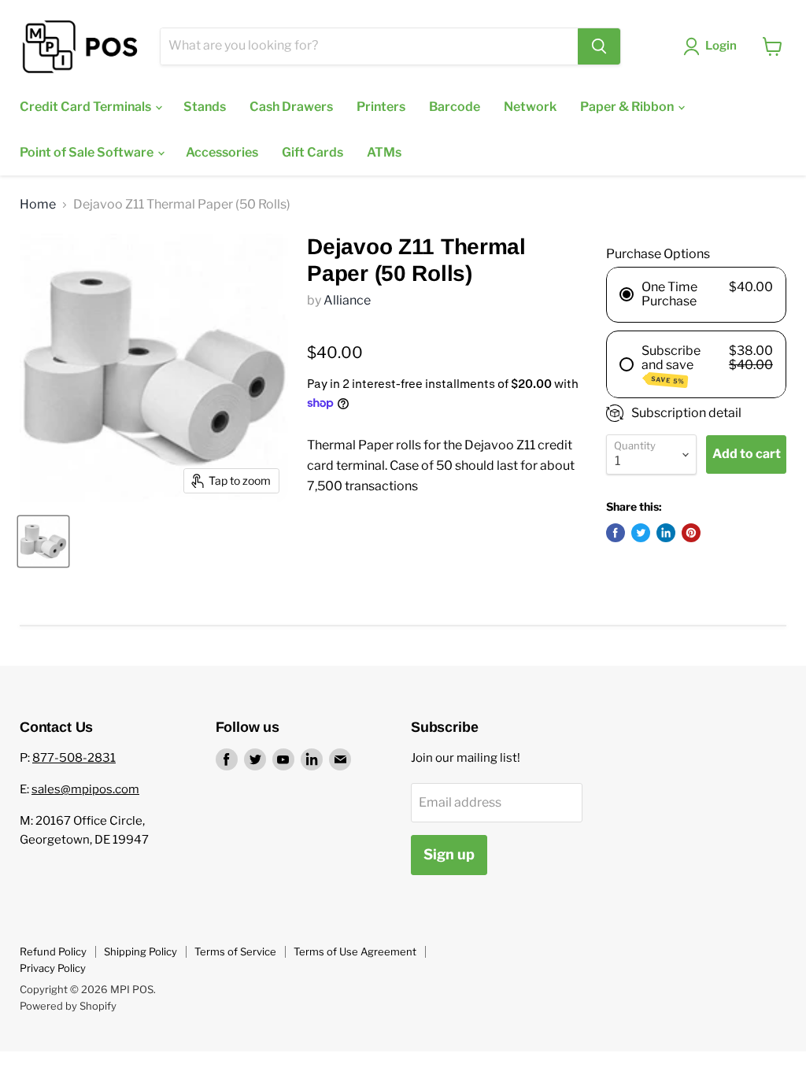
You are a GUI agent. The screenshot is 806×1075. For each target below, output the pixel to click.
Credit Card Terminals (86, 106)
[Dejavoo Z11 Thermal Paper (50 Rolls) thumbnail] (43, 541)
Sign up (449, 854)
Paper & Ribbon (628, 106)
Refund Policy (53, 951)
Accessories (222, 152)
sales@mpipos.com (85, 789)
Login (721, 46)
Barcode (454, 106)
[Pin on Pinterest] (691, 532)
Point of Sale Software (88, 152)
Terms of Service (235, 951)
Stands (204, 106)
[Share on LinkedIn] (665, 532)
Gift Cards (312, 152)
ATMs (384, 152)
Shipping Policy (140, 951)
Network (530, 106)
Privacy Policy (53, 968)
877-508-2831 (74, 758)
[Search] (599, 46)
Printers (381, 106)
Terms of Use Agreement (355, 951)
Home (38, 205)
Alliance (347, 300)
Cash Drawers (291, 106)
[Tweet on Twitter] (640, 532)
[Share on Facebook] (615, 532)
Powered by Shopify (68, 1005)
